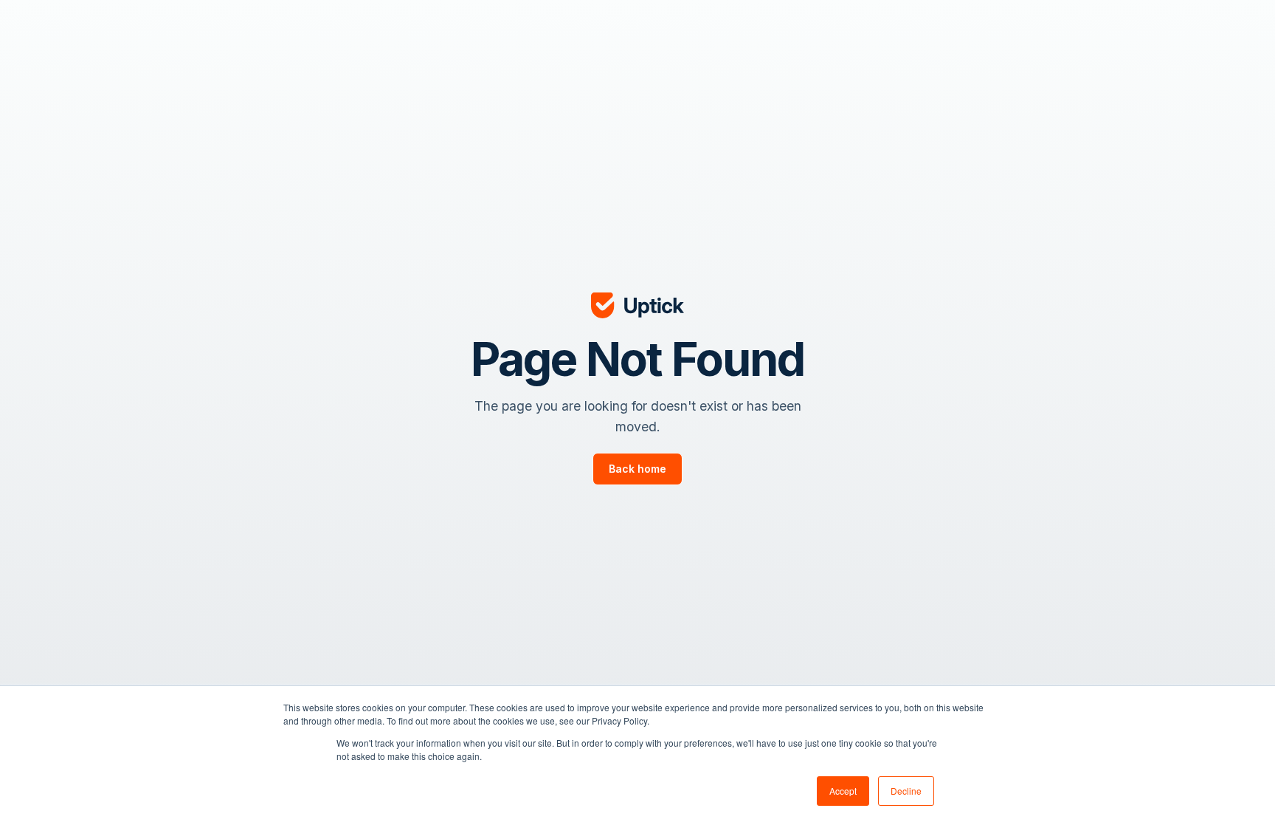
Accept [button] (843, 790)
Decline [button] (906, 790)
